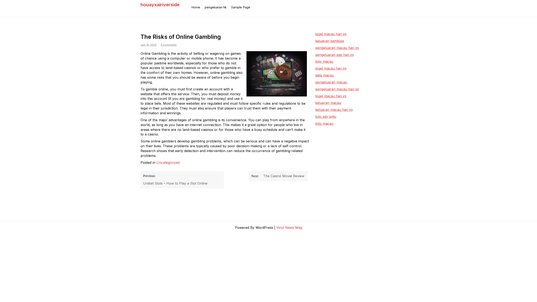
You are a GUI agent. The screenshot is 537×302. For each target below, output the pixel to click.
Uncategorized (168, 162)
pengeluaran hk (216, 7)
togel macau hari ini (330, 68)
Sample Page (240, 7)
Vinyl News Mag (289, 227)
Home (195, 7)
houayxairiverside (160, 4)
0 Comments (169, 44)
